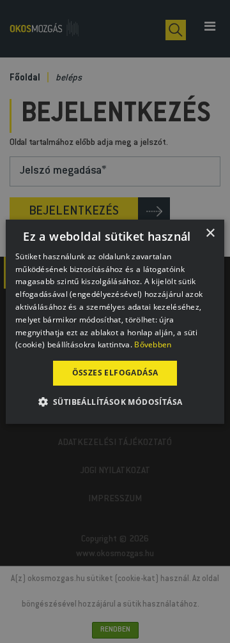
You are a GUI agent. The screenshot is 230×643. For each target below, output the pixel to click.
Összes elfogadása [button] (115, 372)
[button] (115, 401)
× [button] (210, 233)
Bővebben (152, 344)
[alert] (115, 321)
